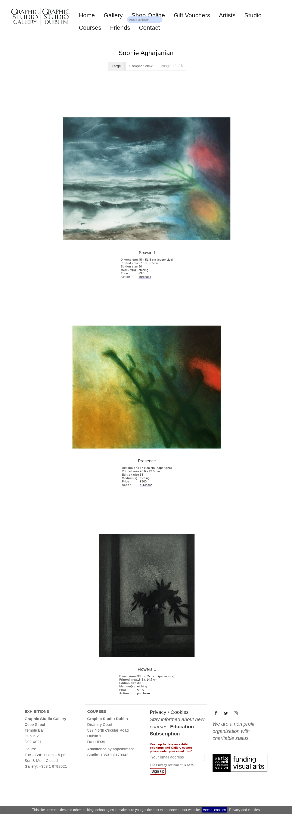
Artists (227, 15)
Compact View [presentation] (140, 66)
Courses (90, 27)
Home (87, 15)
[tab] (116, 66)
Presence (147, 460)
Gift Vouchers (192, 15)
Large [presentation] (116, 66)
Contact (149, 27)
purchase (145, 276)
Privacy (158, 731)
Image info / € (172, 66)
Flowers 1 (147, 669)
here (190, 784)
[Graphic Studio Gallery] (40, 26)
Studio (253, 15)
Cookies (180, 731)
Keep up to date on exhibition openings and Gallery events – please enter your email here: (172, 767)
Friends (120, 27)
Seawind (147, 252)
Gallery (113, 15)
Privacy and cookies (244, 810)
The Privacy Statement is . (172, 784)
